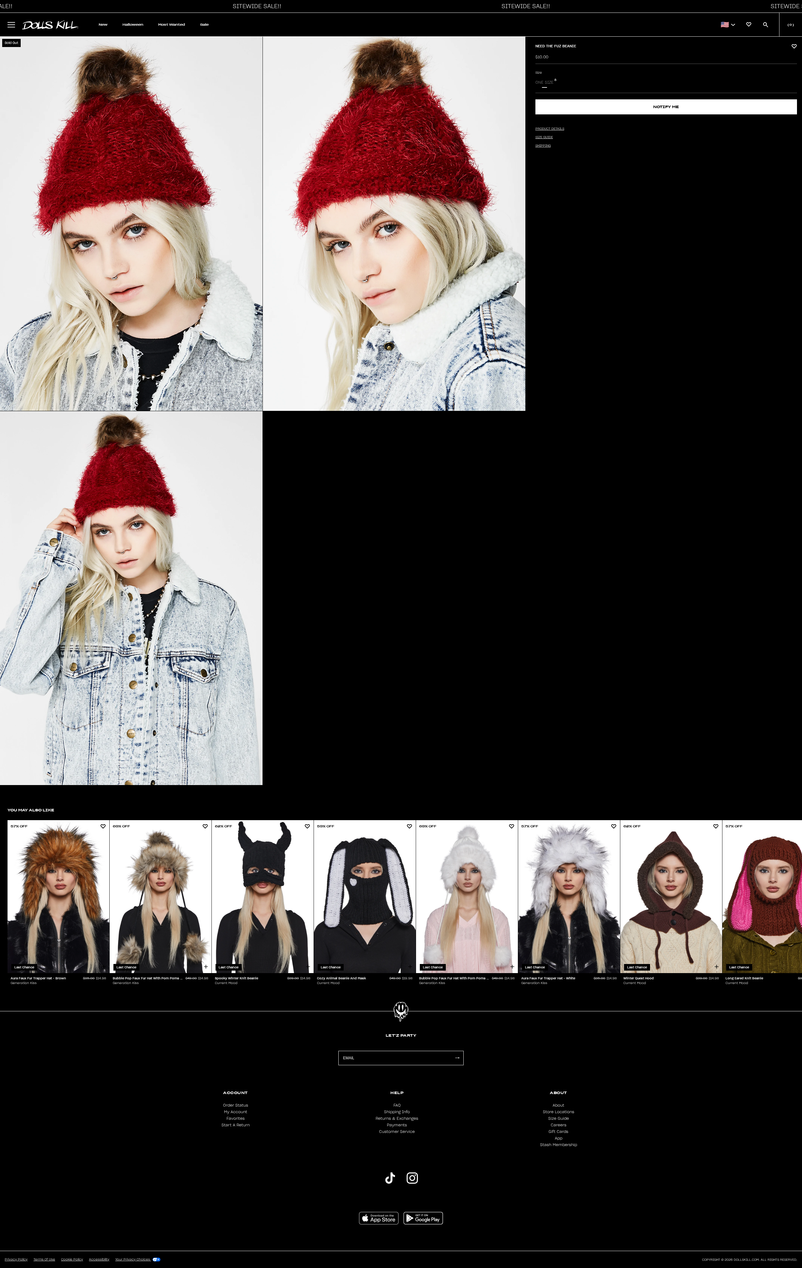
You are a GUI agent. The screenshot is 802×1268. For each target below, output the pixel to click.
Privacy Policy (16, 1259)
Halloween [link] (132, 25)
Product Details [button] (549, 128)
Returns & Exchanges (397, 1118)
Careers (558, 1125)
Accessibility (99, 1259)
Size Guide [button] (544, 137)
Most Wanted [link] (171, 25)
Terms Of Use (44, 1259)
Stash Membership (558, 1145)
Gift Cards (558, 1132)
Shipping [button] (543, 145)
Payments (397, 1125)
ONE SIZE (544, 82)
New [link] (103, 25)
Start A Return (235, 1125)
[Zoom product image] (131, 224)
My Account (235, 1112)
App (558, 1138)
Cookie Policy (72, 1259)
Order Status (235, 1105)
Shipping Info (397, 1112)
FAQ (397, 1105)
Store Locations (558, 1112)
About (558, 1105)
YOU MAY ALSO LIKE (31, 810)
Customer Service (397, 1132)
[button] (255, 6)
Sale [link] (204, 25)
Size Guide (558, 1118)
